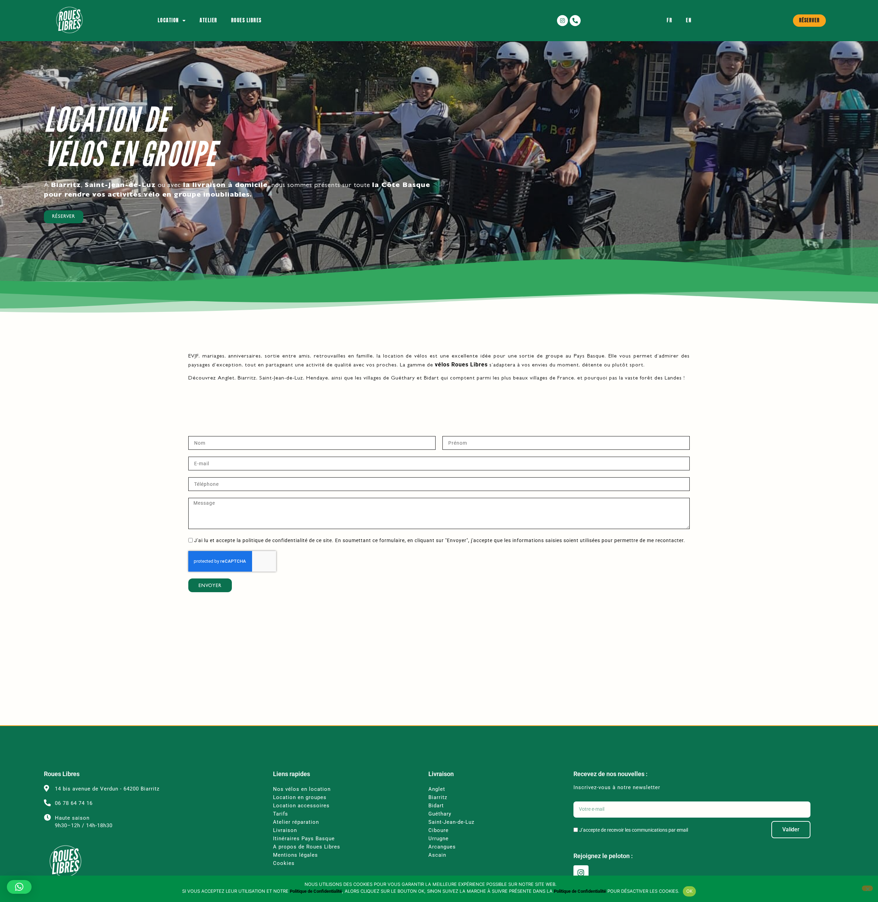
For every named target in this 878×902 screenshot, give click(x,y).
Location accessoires (302, 806)
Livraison (285, 830)
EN (688, 20)
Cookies (284, 863)
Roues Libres (246, 20)
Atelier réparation (296, 822)
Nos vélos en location (302, 789)
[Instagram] (562, 20)
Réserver (63, 216)
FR (669, 20)
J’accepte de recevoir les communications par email (633, 830)
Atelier (208, 20)
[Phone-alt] (575, 20)
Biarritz (437, 797)
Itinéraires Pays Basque (304, 838)
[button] (19, 887)
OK (689, 891)
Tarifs (280, 814)
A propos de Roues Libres (306, 847)
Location (168, 20)
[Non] (867, 888)
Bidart (436, 806)
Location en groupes (300, 797)
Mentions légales (295, 855)
